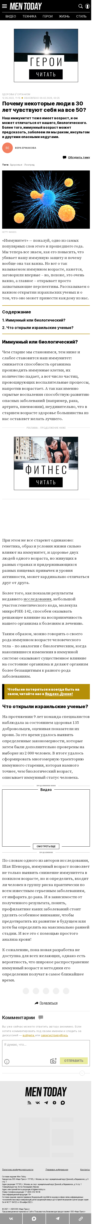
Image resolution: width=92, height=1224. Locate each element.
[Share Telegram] (57, 1218)
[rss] (29, 1103)
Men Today (26, 6)
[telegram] (46, 1103)
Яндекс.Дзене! (59, 694)
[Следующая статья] (46, 1073)
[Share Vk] (11, 1218)
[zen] (54, 1103)
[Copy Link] (80, 1218)
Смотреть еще (46, 846)
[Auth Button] (87, 6)
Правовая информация (57, 1169)
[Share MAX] (33, 1218)
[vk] (38, 1103)
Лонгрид (29, 164)
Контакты (85, 1169)
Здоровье (8, 94)
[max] (63, 1103)
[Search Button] (80, 6)
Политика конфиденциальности (17, 1169)
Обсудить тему (79, 157)
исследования (37, 599)
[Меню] (4, 6)
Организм (23, 94)
